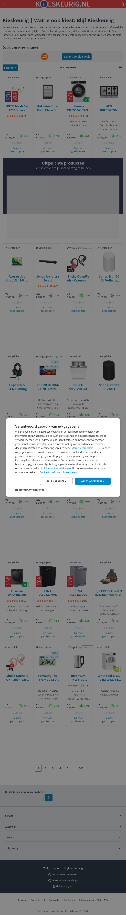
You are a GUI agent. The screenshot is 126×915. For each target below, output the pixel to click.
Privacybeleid (70, 472)
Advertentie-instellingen (57, 468)
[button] (29, 490)
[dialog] (63, 457)
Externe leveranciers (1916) (85, 447)
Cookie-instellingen (50, 472)
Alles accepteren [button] (92, 481)
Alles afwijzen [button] (56, 481)
